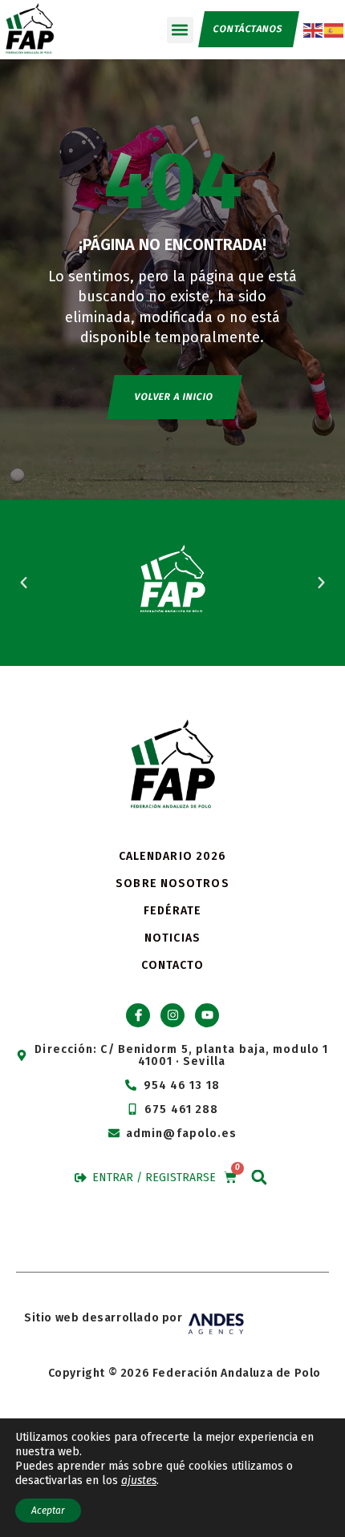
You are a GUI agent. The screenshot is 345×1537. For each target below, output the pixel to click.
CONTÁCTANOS (248, 28)
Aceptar (48, 1510)
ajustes (138, 1480)
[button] (180, 30)
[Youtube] (207, 1015)
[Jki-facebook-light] (138, 1015)
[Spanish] (334, 29)
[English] (313, 29)
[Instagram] (172, 1015)
